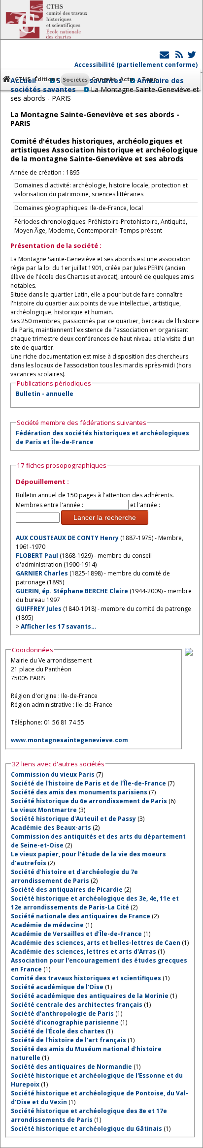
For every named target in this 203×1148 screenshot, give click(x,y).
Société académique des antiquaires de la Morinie (90, 996)
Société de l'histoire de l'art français (68, 1040)
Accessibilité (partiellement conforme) (136, 64)
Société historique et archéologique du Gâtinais (86, 1128)
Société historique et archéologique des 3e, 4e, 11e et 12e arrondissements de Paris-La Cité (95, 902)
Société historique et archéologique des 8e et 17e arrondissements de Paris (89, 1115)
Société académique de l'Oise (57, 987)
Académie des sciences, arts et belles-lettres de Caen (95, 942)
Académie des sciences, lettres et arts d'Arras (83, 951)
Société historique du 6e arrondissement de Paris (89, 801)
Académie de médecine (47, 925)
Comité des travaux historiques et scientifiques (86, 978)
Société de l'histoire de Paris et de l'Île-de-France (88, 783)
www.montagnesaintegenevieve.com (69, 740)
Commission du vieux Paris (53, 774)
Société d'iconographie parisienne (65, 1022)
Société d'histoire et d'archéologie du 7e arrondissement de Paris (74, 876)
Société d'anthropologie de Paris (62, 1013)
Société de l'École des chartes (57, 1031)
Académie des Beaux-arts (51, 827)
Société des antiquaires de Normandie (71, 1066)
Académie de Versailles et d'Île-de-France (76, 934)
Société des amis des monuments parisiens (79, 792)
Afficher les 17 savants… (58, 626)
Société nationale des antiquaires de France (80, 916)
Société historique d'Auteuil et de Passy (73, 819)
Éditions (46, 79)
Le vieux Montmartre (44, 810)
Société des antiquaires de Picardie (67, 889)
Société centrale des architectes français (76, 1004)
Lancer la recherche (104, 517)
